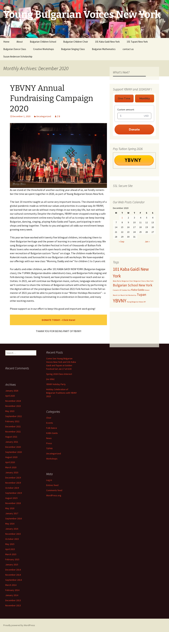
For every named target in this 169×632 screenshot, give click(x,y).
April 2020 (10, 462)
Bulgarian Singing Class (73, 49)
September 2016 (13, 518)
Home (6, 41)
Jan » (147, 241)
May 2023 (9, 411)
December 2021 (13, 426)
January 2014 (11, 595)
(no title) (50, 379)
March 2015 (10, 554)
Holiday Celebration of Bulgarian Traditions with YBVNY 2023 (61, 393)
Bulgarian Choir (127, 281)
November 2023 (13, 406)
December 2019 (13, 477)
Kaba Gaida (137, 290)
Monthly (144, 98)
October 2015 (12, 538)
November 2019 (13, 482)
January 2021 (11, 441)
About (20, 41)
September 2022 (13, 416)
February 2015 (12, 559)
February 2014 (12, 590)
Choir (48, 417)
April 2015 (10, 549)
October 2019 (12, 487)
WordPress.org (53, 495)
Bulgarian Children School (43, 41)
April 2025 (10, 395)
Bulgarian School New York (132, 285)
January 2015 (11, 564)
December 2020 (13, 446)
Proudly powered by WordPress (19, 625)
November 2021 (13, 431)
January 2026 (11, 390)
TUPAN (49, 448)
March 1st (116, 295)
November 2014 (13, 574)
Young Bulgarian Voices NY (136, 302)
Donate (134, 129)
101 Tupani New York (137, 41)
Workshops (51, 458)
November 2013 (13, 605)
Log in (49, 480)
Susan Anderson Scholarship (17, 56)
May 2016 (9, 523)
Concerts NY (117, 290)
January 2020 (11, 472)
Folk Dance (51, 427)
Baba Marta (117, 281)
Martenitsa (132, 295)
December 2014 (13, 569)
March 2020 (10, 467)
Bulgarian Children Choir (75, 41)
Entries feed (52, 485)
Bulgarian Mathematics (104, 49)
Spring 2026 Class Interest (59, 374)
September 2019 (13, 492)
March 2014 (10, 584)
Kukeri (147, 290)
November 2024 (13, 400)
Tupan (141, 294)
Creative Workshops (43, 49)
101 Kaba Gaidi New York (107, 41)
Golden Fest (126, 290)
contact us (128, 49)
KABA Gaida (52, 433)
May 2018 (9, 508)
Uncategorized (43, 116)
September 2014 (13, 579)
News (49, 438)
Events (49, 422)
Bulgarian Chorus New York (143, 281)
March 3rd (124, 295)
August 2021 (11, 436)
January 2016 (11, 528)
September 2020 (13, 452)
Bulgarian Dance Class (14, 49)
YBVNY (119, 301)
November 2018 (13, 503)
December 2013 (13, 600)
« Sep (121, 241)
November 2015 (13, 533)
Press (49, 443)
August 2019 (11, 498)
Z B (58, 116)
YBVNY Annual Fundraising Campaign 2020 (51, 98)
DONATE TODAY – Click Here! (58, 320)
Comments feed (54, 490)
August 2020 (11, 457)
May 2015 (9, 544)
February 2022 (12, 421)
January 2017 (11, 513)
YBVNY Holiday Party (56, 384)
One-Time (124, 98)
